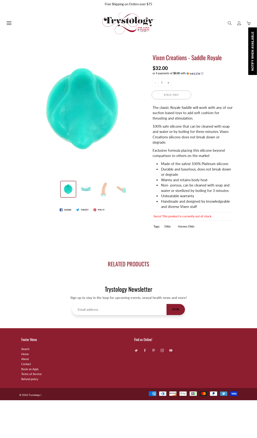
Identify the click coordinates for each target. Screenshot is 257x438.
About (25, 359)
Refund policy (29, 379)
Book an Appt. (30, 369)
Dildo (167, 226)
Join (175, 309)
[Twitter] (136, 350)
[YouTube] (170, 350)
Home (25, 354)
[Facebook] (144, 350)
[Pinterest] (153, 350)
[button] (193, 73)
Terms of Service (31, 374)
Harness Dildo (186, 226)
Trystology (34, 394)
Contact (26, 364)
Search (25, 349)
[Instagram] (162, 350)
